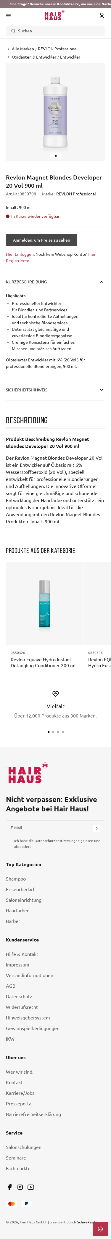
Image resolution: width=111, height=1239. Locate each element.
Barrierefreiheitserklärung (33, 1114)
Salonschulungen (23, 1147)
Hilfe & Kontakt (22, 954)
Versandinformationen (29, 975)
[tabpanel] (55, 480)
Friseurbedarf (20, 889)
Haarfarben (18, 910)
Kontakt (14, 1082)
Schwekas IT (87, 1222)
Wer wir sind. (19, 1071)
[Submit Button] (96, 828)
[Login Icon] (102, 15)
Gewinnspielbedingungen (32, 1028)
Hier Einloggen (20, 254)
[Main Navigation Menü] (8, 15)
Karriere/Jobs (20, 1093)
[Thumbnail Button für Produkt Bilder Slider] (56, 156)
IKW (10, 1039)
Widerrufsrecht (22, 1007)
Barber (13, 921)
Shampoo (16, 878)
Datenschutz (19, 996)
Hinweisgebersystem (28, 1017)
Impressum (17, 964)
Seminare (16, 1157)
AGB (10, 986)
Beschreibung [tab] (27, 420)
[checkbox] (8, 843)
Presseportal (19, 1103)
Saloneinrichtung (23, 900)
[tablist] (55, 421)
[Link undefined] (9, 1187)
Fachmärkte (18, 1168)
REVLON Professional (76, 194)
